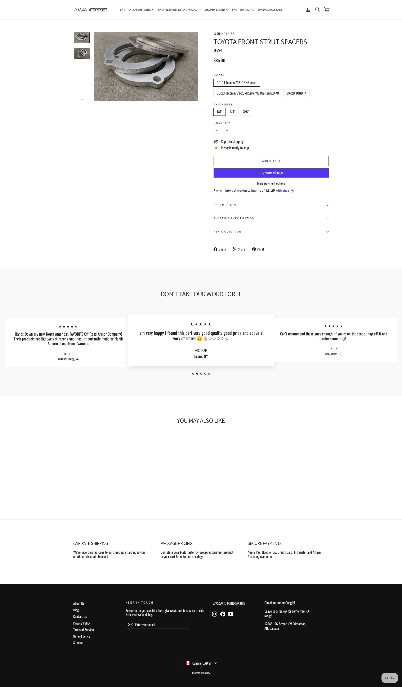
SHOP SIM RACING (243, 10)
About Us (78, 603)
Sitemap (78, 642)
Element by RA (224, 33)
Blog (76, 609)
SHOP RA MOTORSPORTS (135, 10)
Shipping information (234, 218)
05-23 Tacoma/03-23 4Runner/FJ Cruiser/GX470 (248, 93)
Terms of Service (83, 629)
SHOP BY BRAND (214, 10)
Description (225, 205)
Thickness (223, 104)
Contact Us (80, 616)
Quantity (222, 123)
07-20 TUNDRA (296, 93)
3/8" (246, 111)
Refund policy (81, 636)
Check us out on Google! (279, 602)
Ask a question (228, 231)
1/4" (232, 111)
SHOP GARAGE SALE (270, 10)
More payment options (271, 183)
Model (219, 75)
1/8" (219, 111)
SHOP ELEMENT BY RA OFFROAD (178, 10)
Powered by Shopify (201, 672)
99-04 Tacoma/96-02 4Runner (236, 82)
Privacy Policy (81, 623)
